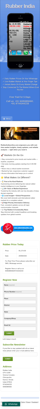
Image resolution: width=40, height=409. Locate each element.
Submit (9, 333)
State (6, 312)
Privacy (28, 402)
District (7, 305)
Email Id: (7, 325)
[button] (11, 404)
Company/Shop (10, 318)
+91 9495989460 (24, 101)
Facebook (35, 402)
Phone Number (13, 292)
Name (9, 285)
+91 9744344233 (20, 103)
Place (6, 298)
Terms (23, 402)
